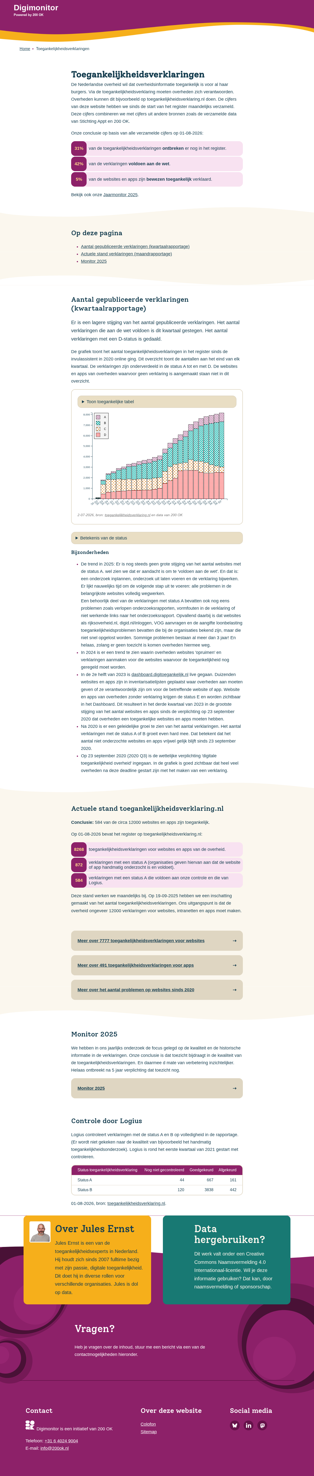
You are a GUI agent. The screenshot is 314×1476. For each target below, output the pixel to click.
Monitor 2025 (94, 261)
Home (25, 49)
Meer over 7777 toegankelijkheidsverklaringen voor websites (141, 940)
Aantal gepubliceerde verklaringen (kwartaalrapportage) (135, 246)
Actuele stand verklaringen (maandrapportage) (126, 253)
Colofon (148, 1424)
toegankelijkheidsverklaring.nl (127, 515)
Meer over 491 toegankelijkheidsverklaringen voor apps (136, 965)
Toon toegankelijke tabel (110, 401)
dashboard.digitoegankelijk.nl (159, 674)
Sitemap (149, 1431)
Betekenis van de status (103, 538)
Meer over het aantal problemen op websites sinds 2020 (136, 989)
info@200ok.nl (54, 1448)
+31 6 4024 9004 (61, 1440)
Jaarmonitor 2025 (120, 194)
